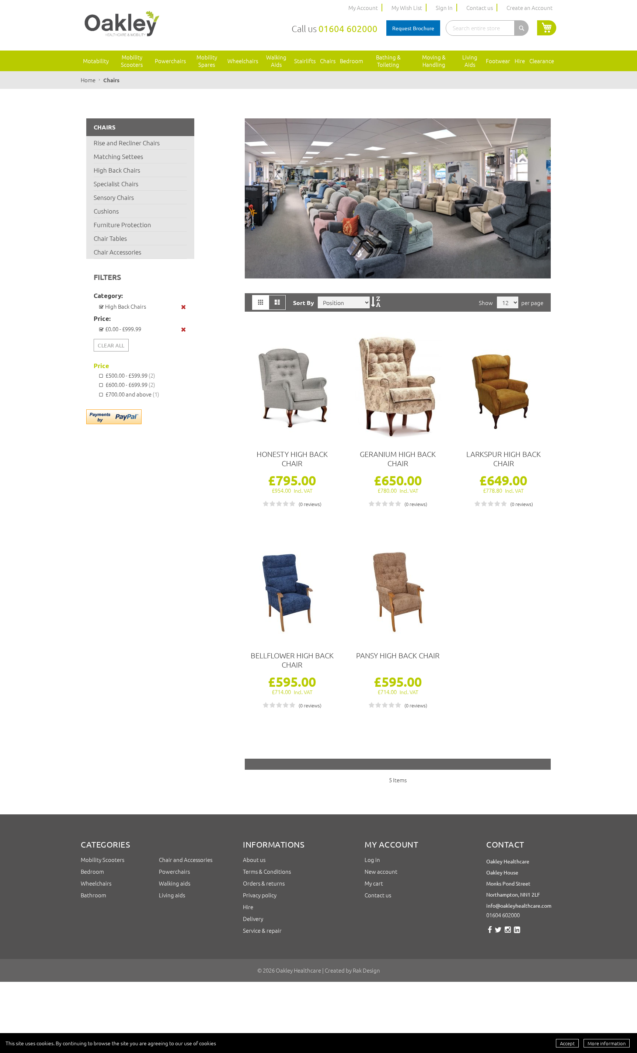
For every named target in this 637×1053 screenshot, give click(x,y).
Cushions (106, 211)
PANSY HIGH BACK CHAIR (397, 655)
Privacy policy (259, 895)
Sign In (444, 7)
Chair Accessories (117, 252)
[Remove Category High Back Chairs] (184, 306)
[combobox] (480, 28)
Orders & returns (264, 883)
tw (498, 932)
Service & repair (262, 930)
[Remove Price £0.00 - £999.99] (184, 329)
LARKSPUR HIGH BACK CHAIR (503, 459)
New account (381, 871)
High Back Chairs (117, 170)
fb (489, 932)
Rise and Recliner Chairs (127, 143)
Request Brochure (413, 28)
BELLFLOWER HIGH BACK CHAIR (292, 660)
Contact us (479, 7)
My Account (363, 7)
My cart (374, 883)
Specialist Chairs (116, 184)
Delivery (253, 918)
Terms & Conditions (267, 871)
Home (89, 80)
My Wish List (406, 7)
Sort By (303, 302)
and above (132, 394)
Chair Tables (110, 238)
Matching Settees (118, 156)
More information (607, 1043)
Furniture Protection (122, 225)
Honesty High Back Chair (292, 459)
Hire (248, 907)
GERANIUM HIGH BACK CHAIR (398, 459)
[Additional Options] (114, 416)
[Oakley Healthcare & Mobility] (122, 24)
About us (255, 859)
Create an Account (530, 7)
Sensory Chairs (114, 197)
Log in (372, 859)
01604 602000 (347, 28)
